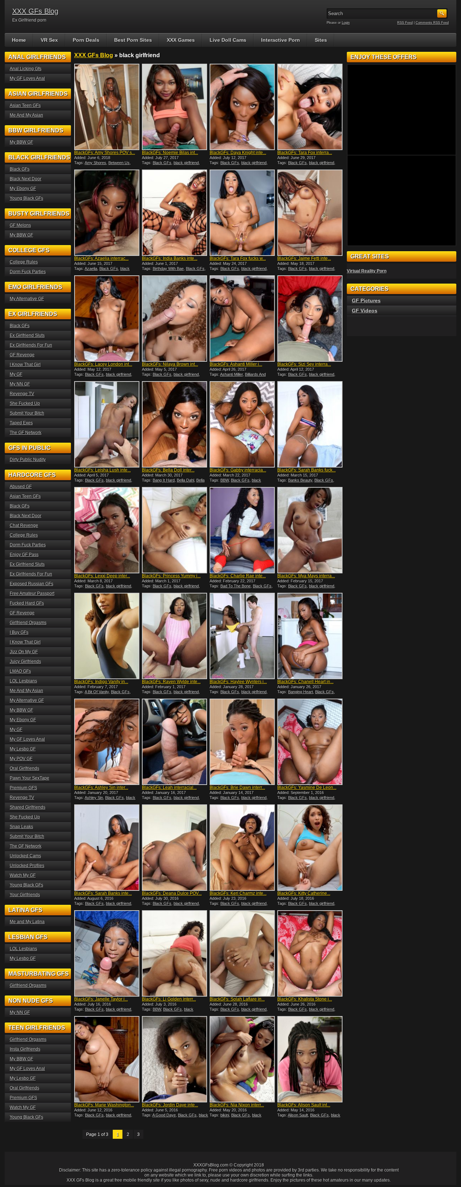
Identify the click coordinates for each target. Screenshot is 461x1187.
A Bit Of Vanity (97, 692)
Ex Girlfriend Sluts (27, 335)
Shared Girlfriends (27, 807)
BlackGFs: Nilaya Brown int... (170, 364)
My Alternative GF (27, 298)
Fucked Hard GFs (27, 603)
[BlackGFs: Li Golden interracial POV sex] (175, 953)
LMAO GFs (20, 671)
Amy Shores (95, 163)
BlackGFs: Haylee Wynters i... (238, 681)
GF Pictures (366, 300)
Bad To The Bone (235, 586)
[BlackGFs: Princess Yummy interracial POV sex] (175, 530)
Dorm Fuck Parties (28, 271)
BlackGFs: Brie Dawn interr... (237, 787)
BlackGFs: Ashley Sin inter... (101, 787)
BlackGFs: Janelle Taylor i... (101, 999)
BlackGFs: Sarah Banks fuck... (306, 470)
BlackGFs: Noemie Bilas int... (170, 152)
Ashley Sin (94, 797)
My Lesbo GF (23, 749)
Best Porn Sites (133, 40)
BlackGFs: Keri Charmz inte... (238, 893)
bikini (224, 1115)
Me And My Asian (26, 115)
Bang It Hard (164, 480)
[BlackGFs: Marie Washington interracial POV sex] (107, 1059)
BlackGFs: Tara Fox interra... (304, 152)
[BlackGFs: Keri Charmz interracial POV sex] (243, 847)
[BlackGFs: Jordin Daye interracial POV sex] (175, 1059)
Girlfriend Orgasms (28, 622)
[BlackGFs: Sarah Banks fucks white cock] (310, 424)
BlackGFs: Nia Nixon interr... (237, 1104)
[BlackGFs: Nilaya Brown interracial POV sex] (175, 318)
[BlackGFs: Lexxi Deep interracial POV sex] (107, 530)
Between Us (119, 163)
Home (19, 40)
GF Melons (20, 225)
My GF (16, 374)
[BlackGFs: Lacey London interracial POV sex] (107, 318)
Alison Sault (298, 1115)
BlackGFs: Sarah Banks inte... (103, 893)
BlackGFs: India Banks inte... (169, 258)
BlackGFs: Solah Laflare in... (237, 999)
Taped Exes (21, 422)
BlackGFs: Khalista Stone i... (304, 999)
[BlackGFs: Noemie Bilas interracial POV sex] (175, 107)
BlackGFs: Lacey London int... (103, 364)
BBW (224, 480)
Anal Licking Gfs (25, 68)
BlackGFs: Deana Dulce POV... (172, 893)
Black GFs (162, 163)
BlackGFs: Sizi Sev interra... (304, 364)
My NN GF (20, 384)
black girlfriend (186, 163)
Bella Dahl (185, 480)
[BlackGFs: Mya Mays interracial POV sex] (310, 530)
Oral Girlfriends (24, 768)
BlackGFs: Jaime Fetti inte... (304, 258)
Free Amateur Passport (32, 593)
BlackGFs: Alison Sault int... (303, 1104)
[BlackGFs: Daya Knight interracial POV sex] (243, 107)
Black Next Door (25, 178)
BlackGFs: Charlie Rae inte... (238, 575)
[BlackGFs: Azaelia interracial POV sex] (107, 213)
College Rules (24, 262)
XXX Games (181, 40)
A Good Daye (164, 1115)
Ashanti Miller (231, 374)
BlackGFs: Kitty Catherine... (303, 893)
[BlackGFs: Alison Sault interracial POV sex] (310, 1059)
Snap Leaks (21, 826)
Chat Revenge (24, 525)
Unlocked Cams (25, 855)
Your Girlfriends (25, 894)
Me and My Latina (27, 921)
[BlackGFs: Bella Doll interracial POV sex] (175, 424)
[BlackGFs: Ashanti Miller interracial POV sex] (243, 318)
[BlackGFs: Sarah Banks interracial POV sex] (107, 847)
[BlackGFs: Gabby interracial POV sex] (243, 424)
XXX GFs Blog (35, 11)
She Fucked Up (25, 403)
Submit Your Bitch (27, 413)
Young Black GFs (26, 198)
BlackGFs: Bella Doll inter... (168, 470)
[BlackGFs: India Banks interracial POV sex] (175, 213)
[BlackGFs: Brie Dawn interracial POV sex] (243, 742)
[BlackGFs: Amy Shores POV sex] (107, 107)
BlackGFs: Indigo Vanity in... (101, 681)
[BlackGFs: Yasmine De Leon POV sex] (310, 742)
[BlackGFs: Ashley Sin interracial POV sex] (107, 742)
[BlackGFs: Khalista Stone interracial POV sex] (310, 953)
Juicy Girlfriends (25, 661)
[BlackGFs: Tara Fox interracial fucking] (310, 107)
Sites (321, 40)
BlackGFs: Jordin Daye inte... (170, 1104)
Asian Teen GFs (25, 105)
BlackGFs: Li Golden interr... (169, 999)
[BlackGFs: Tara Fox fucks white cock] (243, 213)
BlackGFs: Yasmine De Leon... (306, 787)
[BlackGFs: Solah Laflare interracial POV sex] (243, 953)
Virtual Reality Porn (366, 271)
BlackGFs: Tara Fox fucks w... (238, 258)
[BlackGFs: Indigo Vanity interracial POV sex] (107, 636)
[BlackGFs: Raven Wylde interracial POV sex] (175, 636)
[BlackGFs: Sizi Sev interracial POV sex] (310, 318)
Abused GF (21, 486)
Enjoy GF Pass (24, 554)
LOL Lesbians (23, 680)
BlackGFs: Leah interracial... (169, 787)
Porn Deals (86, 40)
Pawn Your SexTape (29, 778)
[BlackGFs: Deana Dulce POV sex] (175, 847)
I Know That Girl (25, 364)
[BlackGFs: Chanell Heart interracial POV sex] (310, 636)
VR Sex (49, 40)
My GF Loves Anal (27, 78)
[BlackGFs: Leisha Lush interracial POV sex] (107, 424)
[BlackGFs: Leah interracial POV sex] (175, 742)
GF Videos (364, 310)
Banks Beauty (300, 480)
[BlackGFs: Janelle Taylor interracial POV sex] (107, 953)
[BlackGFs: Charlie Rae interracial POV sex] (243, 530)
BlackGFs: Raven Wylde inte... (171, 681)
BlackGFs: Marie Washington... (104, 1104)
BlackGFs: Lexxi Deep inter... (102, 575)
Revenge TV (22, 393)
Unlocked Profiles (27, 865)
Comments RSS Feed (432, 22)
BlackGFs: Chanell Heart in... (305, 681)
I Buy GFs (19, 632)
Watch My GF (23, 875)
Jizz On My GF (24, 651)
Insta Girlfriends (25, 1049)
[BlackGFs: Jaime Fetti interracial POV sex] (310, 213)
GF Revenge (22, 354)
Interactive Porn (280, 40)
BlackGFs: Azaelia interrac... (101, 258)
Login (346, 22)
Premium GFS (23, 787)
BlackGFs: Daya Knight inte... (238, 152)
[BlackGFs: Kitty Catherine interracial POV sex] (310, 847)
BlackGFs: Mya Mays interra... (306, 575)
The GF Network (25, 432)
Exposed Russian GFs (31, 583)
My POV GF (21, 758)
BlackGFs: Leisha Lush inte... (102, 470)
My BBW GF (21, 142)
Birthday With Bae (168, 268)
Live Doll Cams (228, 40)
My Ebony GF (23, 188)
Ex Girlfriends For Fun (31, 345)
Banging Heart (300, 692)
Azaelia (91, 268)
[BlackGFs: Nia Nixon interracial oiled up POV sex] (243, 1059)
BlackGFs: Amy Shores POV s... (104, 152)
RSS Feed (405, 22)
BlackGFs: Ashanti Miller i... (236, 364)
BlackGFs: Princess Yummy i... (171, 575)
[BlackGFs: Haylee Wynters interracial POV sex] (243, 636)
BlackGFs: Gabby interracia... (238, 470)
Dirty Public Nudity (28, 459)
